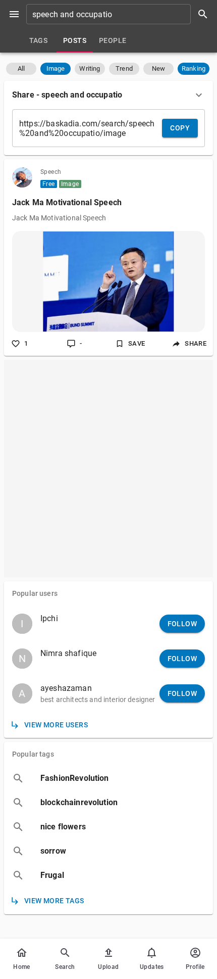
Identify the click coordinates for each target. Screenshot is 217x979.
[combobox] (120, 14)
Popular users (35, 593)
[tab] (38, 40)
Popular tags (33, 754)
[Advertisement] (108, 468)
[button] (21, 69)
